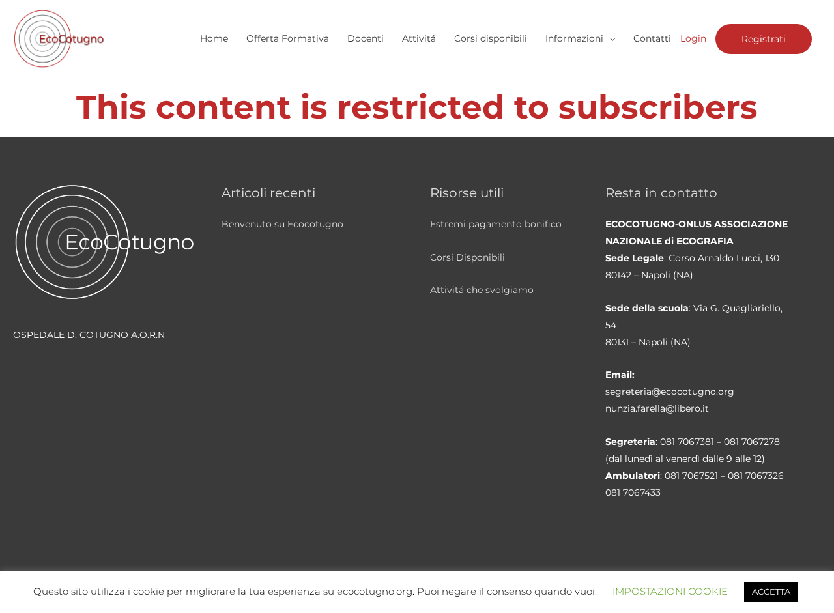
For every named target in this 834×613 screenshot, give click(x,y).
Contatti (652, 38)
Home (214, 38)
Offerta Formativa (287, 38)
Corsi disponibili (490, 38)
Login (693, 38)
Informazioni (574, 38)
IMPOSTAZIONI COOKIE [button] (670, 591)
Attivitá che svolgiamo (482, 290)
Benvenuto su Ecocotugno (282, 224)
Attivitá (419, 38)
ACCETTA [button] (771, 591)
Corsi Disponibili (467, 257)
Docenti (365, 38)
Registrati (763, 39)
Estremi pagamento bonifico (496, 224)
